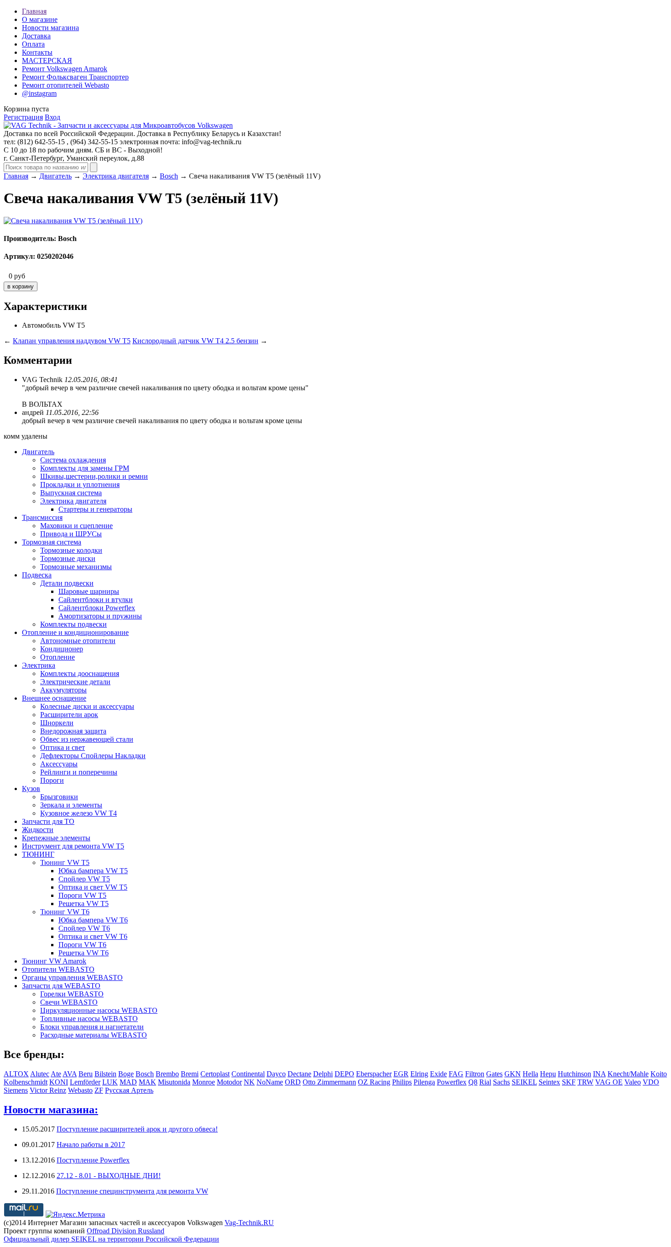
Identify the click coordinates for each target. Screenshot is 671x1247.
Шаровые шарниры (88, 591)
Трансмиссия (42, 517)
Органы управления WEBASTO (72, 977)
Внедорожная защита (73, 731)
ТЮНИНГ (38, 854)
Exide (438, 1074)
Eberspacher (374, 1074)
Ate (56, 1074)
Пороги (52, 780)
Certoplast (215, 1074)
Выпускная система (71, 493)
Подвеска (37, 575)
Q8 (472, 1082)
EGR (401, 1074)
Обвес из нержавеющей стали (86, 739)
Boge (126, 1074)
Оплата (33, 44)
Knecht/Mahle (628, 1074)
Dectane (299, 1074)
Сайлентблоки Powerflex (96, 608)
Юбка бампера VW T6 (93, 920)
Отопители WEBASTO (58, 969)
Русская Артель (129, 1090)
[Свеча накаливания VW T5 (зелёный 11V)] (73, 221)
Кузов (31, 788)
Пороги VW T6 (82, 944)
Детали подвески (67, 583)
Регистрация (23, 117)
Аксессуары (59, 764)
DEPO (344, 1074)
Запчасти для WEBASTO (61, 986)
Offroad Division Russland (125, 1231)
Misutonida (174, 1082)
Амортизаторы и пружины (100, 616)
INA (599, 1074)
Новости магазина (50, 27)
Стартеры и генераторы (95, 509)
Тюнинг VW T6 (64, 912)
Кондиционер (61, 649)
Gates (494, 1074)
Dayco (276, 1074)
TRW (585, 1082)
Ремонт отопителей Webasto (65, 85)
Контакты (37, 52)
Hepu (548, 1074)
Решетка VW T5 (83, 903)
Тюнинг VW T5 (64, 862)
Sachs (501, 1082)
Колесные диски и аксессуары (87, 706)
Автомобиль (41, 325)
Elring (419, 1074)
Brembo (167, 1074)
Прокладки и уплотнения (80, 484)
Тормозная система (51, 542)
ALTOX (16, 1074)
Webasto (80, 1090)
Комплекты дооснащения (79, 673)
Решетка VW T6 (83, 953)
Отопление (57, 657)
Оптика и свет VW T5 (92, 887)
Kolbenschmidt (25, 1082)
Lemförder (85, 1082)
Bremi (190, 1074)
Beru (86, 1074)
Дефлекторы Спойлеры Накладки (93, 756)
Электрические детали (75, 682)
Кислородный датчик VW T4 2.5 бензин (195, 341)
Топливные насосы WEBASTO (89, 1018)
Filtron (474, 1074)
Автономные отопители (77, 640)
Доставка (36, 36)
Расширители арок (69, 714)
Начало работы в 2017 (91, 1144)
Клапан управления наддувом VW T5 (72, 341)
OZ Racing (374, 1082)
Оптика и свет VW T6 (92, 936)
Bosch (169, 176)
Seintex (549, 1082)
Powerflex (452, 1082)
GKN (512, 1074)
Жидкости (37, 829)
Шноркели (56, 723)
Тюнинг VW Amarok (54, 961)
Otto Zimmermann (329, 1082)
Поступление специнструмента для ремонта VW (132, 1191)
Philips (402, 1082)
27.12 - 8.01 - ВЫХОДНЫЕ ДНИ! (109, 1175)
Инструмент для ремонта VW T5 (73, 846)
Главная (34, 11)
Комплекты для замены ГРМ (84, 468)
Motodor (229, 1082)
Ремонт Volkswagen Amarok (64, 69)
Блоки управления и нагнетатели (92, 1027)
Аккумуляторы (63, 690)
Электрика (38, 665)
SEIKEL (524, 1082)
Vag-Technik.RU (249, 1222)
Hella (530, 1074)
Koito (658, 1074)
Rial (485, 1082)
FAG (456, 1074)
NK (249, 1082)
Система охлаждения (73, 460)
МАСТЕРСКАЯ (47, 60)
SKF (569, 1082)
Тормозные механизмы (76, 567)
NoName (270, 1082)
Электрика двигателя (116, 176)
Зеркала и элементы (71, 805)
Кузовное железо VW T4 (78, 813)
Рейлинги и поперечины (78, 772)
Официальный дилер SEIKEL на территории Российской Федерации (111, 1239)
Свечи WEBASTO (69, 1002)
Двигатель (55, 176)
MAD (128, 1082)
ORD (293, 1082)
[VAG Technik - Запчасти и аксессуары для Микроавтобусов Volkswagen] (118, 125)
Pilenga (424, 1082)
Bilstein (105, 1074)
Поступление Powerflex (93, 1160)
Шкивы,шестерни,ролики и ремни (94, 476)
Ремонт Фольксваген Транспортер (75, 77)
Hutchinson (574, 1074)
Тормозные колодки (71, 550)
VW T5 (74, 325)
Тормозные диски (67, 558)
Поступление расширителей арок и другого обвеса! (137, 1129)
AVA (70, 1074)
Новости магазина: (51, 1110)
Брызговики (59, 797)
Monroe (203, 1082)
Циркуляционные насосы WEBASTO (98, 1010)
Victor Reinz (48, 1090)
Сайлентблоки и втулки (95, 599)
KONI (58, 1082)
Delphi (323, 1074)
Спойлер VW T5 (84, 879)
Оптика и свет (62, 747)
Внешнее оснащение (54, 698)
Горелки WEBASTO (72, 994)
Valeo (632, 1082)
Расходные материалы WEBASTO (93, 1035)
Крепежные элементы (56, 838)
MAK (147, 1082)
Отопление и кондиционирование (75, 632)
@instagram (39, 93)
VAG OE (609, 1082)
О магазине (40, 19)
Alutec (39, 1074)
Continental (248, 1074)
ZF (98, 1090)
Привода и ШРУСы (71, 534)
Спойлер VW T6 (84, 928)
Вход (52, 117)
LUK (110, 1082)
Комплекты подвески (73, 624)
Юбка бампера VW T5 (93, 871)
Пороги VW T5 (82, 895)
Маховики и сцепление (76, 525)
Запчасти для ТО (48, 821)
